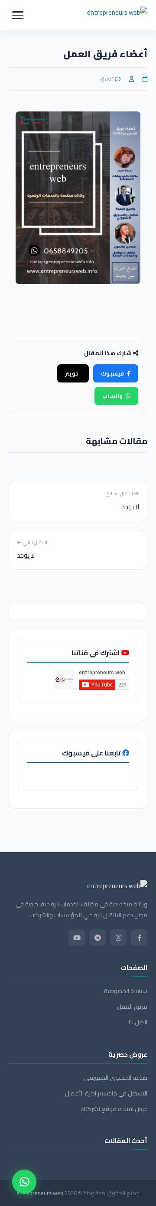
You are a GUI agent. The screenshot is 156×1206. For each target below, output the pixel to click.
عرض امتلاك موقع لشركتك (114, 1109)
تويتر (71, 373)
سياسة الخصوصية (125, 991)
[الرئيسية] (117, 15)
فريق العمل (132, 1006)
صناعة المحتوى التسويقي (115, 1077)
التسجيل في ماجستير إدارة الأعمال (106, 1093)
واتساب (112, 396)
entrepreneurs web (39, 1193)
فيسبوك (112, 373)
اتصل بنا (138, 1022)
